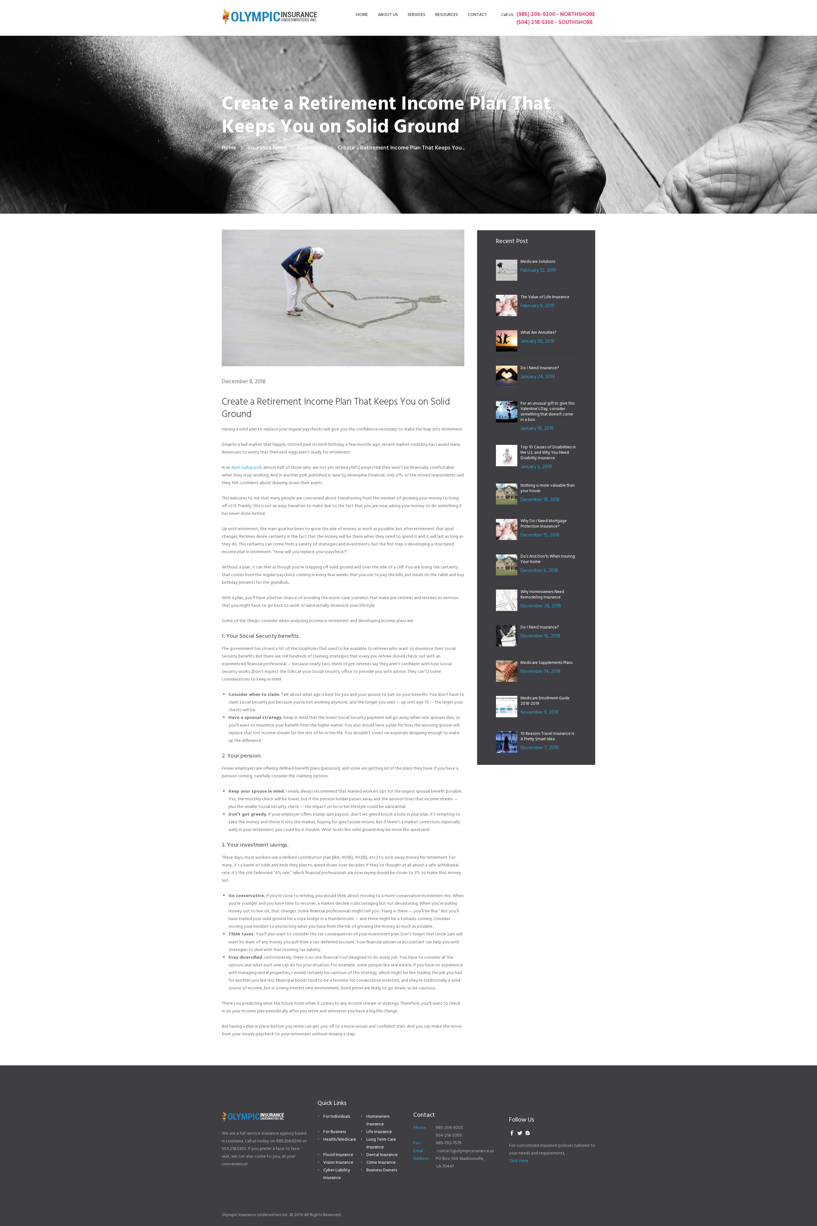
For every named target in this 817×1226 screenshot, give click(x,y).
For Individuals (336, 1116)
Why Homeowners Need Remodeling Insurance (542, 595)
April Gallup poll (246, 467)
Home (229, 148)
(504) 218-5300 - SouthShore (554, 22)
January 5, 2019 (536, 467)
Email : (419, 1151)
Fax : (417, 1143)
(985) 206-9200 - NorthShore (555, 14)
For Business (334, 1132)
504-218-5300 (449, 1135)
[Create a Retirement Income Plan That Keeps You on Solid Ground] (343, 298)
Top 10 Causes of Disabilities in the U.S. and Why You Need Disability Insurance (548, 452)
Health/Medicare (339, 1139)
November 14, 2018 (540, 671)
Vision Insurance (338, 1162)
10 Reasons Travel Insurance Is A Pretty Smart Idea (547, 736)
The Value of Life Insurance (545, 297)
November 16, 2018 (540, 636)
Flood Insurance (338, 1155)
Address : (421, 1158)
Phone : (420, 1127)
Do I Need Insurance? (540, 368)
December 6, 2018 (539, 571)
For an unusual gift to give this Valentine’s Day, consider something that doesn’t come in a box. (547, 411)
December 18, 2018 (540, 500)
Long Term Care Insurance (381, 1143)
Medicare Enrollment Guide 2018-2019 (545, 701)
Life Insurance (379, 1132)
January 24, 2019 (538, 377)
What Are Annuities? (538, 332)
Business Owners (381, 1170)
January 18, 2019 (537, 428)
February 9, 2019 (537, 306)
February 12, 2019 (538, 270)
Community (312, 148)
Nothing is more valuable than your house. (548, 488)
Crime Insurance (381, 1162)
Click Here (518, 1161)
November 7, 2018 (539, 748)
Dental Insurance (382, 1155)
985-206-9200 (449, 1127)
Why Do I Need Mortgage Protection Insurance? (544, 524)
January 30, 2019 (537, 341)
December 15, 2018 (540, 535)
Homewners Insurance (377, 1120)
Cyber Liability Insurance (336, 1174)
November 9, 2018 (539, 712)
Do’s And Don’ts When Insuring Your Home (548, 559)
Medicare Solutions (538, 261)
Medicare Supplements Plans (547, 662)
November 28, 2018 (541, 606)
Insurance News (267, 148)
